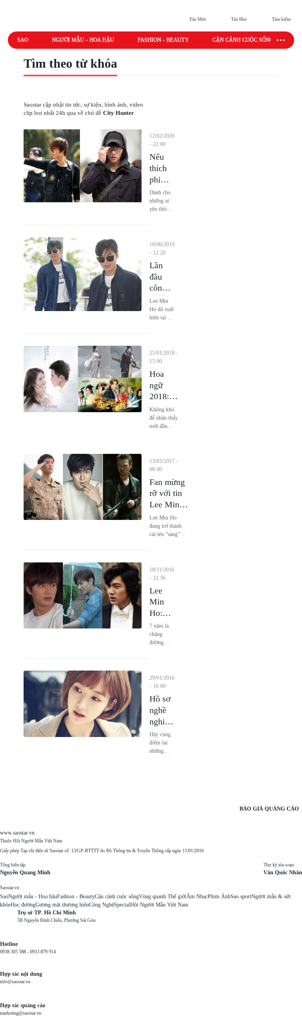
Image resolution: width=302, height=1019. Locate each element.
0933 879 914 (43, 952)
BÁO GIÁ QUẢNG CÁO (269, 809)
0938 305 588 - (15, 952)
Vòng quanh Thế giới (162, 896)
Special (122, 905)
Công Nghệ (101, 905)
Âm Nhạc (197, 896)
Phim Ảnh (219, 896)
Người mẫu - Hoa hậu (83, 40)
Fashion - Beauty (163, 40)
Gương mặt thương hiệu (62, 905)
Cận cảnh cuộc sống (243, 40)
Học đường (23, 905)
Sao (22, 40)
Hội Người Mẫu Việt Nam (159, 905)
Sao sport (240, 896)
